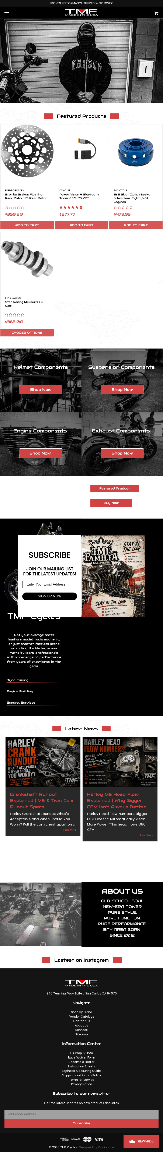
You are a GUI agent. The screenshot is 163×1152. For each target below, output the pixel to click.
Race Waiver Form (81, 1057)
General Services (21, 702)
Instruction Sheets (81, 1066)
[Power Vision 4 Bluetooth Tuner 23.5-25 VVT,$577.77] (81, 150)
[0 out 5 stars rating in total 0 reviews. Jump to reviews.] (15, 207)
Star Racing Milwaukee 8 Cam (24, 304)
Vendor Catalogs (81, 1016)
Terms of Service (81, 1080)
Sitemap (81, 1034)
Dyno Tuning (18, 680)
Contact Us (81, 1021)
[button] (41, 389)
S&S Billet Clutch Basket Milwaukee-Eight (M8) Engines (133, 198)
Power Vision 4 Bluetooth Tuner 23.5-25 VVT (79, 196)
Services (81, 1030)
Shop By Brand (81, 1012)
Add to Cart (27, 225)
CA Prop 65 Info (81, 1053)
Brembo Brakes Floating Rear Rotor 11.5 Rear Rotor (26, 196)
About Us (81, 1025)
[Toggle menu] (10, 12)
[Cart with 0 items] (143, 11)
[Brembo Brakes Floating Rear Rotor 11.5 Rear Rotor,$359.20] (27, 150)
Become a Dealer (81, 1062)
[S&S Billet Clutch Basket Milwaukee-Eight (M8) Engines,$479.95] (135, 150)
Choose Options (27, 333)
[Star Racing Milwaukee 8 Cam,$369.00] (27, 258)
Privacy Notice (81, 1084)
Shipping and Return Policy (81, 1075)
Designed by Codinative (96, 1147)
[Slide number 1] (81, 60)
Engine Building (20, 691)
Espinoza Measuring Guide (81, 1071)
